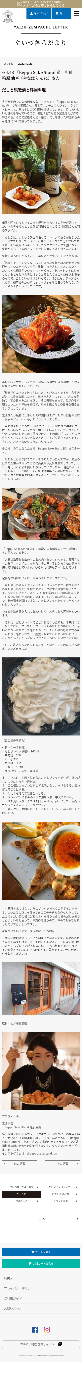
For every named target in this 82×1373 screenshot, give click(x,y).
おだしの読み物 (60, 1194)
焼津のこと (21, 1201)
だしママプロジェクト (60, 1187)
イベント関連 (60, 1201)
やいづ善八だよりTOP (21, 1187)
